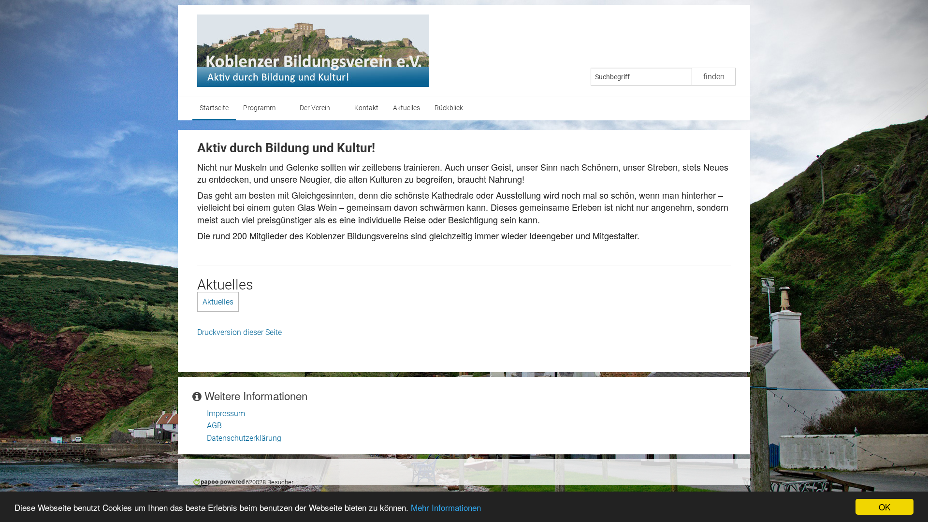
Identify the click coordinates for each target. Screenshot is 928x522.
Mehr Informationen (446, 507)
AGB (214, 425)
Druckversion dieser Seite (239, 332)
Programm (259, 108)
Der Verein (315, 108)
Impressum (226, 413)
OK (884, 507)
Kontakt (366, 108)
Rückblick (449, 108)
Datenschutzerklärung (244, 438)
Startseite (214, 108)
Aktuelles (406, 108)
